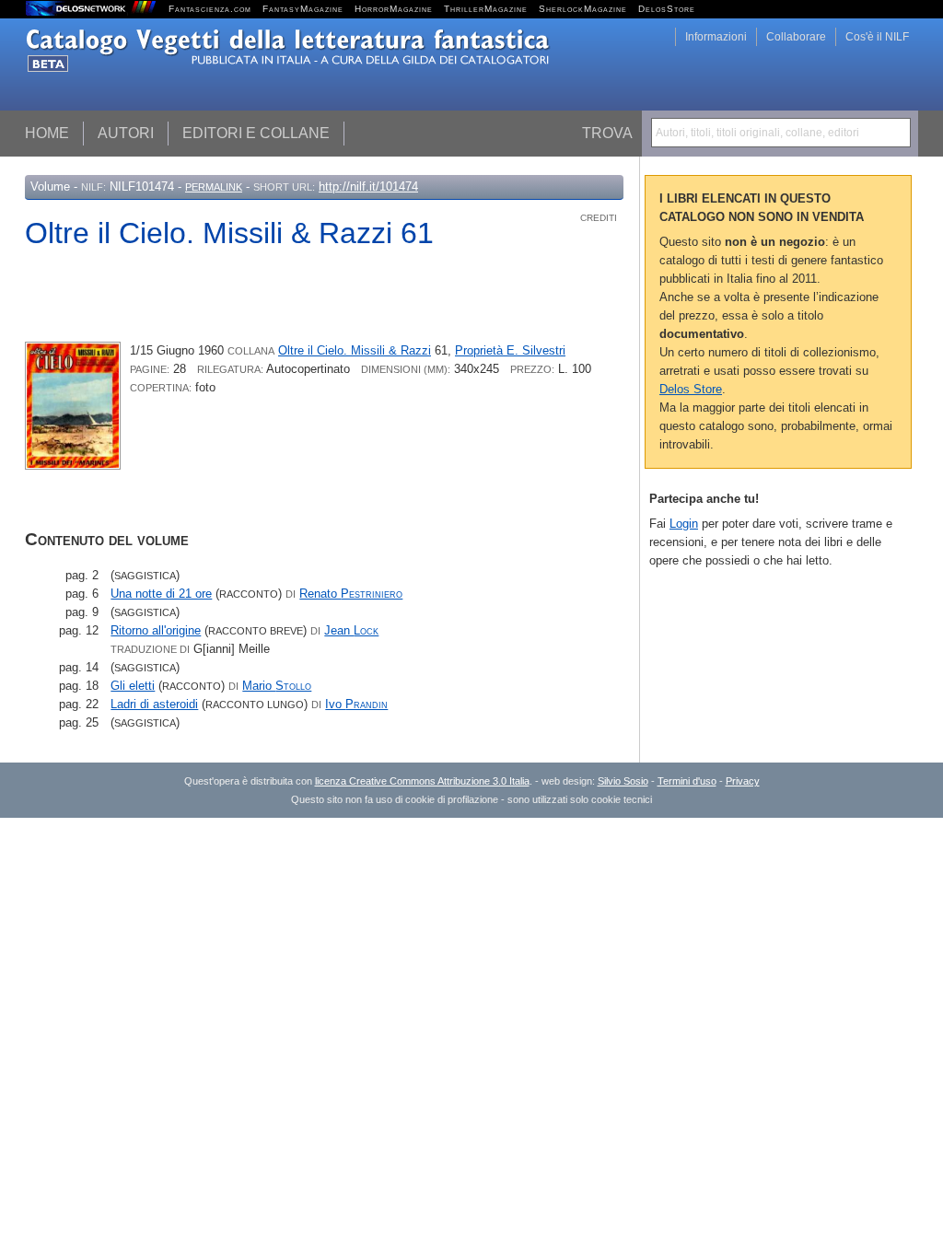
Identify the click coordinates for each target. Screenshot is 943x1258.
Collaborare (796, 36)
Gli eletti (133, 686)
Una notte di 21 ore (161, 593)
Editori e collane (256, 133)
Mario (276, 686)
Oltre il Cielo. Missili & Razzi (354, 350)
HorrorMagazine (394, 9)
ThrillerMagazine (486, 9)
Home (47, 133)
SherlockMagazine (583, 9)
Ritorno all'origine (156, 630)
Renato (350, 593)
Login (683, 523)
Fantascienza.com (210, 9)
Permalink (213, 186)
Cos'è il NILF (877, 36)
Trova (607, 133)
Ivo (356, 704)
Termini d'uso (687, 780)
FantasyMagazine (302, 9)
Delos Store (690, 389)
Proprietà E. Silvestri (510, 350)
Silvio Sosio (623, 780)
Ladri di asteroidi (154, 704)
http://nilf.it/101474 (368, 186)
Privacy (743, 780)
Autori (126, 133)
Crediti (598, 218)
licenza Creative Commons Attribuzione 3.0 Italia (422, 780)
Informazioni (716, 36)
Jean (351, 630)
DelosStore (666, 9)
